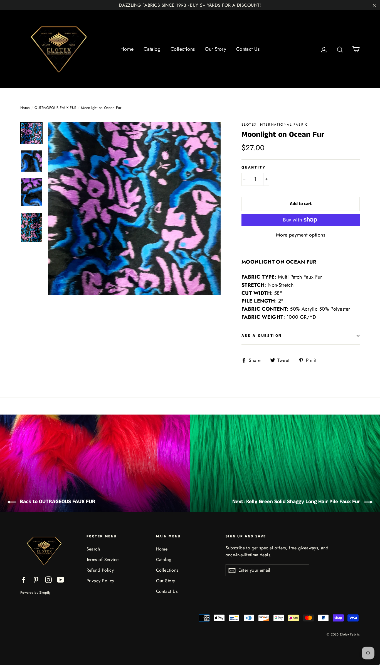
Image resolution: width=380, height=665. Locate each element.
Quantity (253, 167)
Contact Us (248, 49)
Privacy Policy (100, 581)
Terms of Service (103, 559)
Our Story (215, 49)
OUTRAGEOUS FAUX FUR (55, 107)
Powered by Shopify (35, 592)
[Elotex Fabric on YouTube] (60, 579)
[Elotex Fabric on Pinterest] (36, 579)
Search (93, 549)
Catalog (152, 49)
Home (127, 49)
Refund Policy (100, 570)
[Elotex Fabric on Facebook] (23, 579)
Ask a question (261, 335)
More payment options (300, 234)
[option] (134, 208)
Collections (183, 49)
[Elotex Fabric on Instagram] (48, 579)
